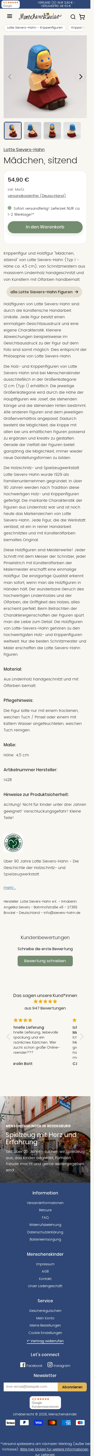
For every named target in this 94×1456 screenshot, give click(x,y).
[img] (45, 1001)
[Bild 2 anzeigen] (32, 130)
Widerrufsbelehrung (45, 1225)
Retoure (45, 1210)
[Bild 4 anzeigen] (72, 130)
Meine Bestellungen (45, 1325)
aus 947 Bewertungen (45, 1008)
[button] (9, 1036)
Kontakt (45, 1279)
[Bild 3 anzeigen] (52, 130)
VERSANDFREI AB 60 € (56, 6)
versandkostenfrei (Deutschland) (37, 196)
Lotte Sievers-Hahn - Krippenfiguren (35, 27)
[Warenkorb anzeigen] (82, 14)
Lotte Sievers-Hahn (24, 149)
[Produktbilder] (45, 76)
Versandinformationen (45, 1203)
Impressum (45, 1264)
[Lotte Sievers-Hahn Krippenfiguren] (13, 851)
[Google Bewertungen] (10, 4)
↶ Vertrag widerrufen (45, 1341)
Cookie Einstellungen (45, 1333)
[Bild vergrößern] (45, 76)
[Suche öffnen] (73, 15)
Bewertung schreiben (45, 961)
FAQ (45, 1217)
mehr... (10, 888)
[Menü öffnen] (9, 16)
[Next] (80, 76)
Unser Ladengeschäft (45, 1286)
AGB (45, 1271)
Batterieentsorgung (45, 1239)
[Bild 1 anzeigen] (12, 130)
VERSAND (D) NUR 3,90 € (55, 2)
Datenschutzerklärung (45, 1232)
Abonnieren (72, 1387)
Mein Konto (45, 1318)
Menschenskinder (62, 1414)
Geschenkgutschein (45, 1311)
